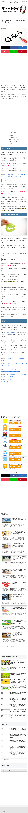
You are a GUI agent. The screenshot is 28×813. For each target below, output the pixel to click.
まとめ (10, 143)
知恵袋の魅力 (11, 135)
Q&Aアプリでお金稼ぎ (15, 141)
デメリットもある (14, 137)
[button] (25, 760)
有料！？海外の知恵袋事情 (14, 139)
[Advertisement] (14, 69)
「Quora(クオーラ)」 (10, 332)
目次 (12, 132)
